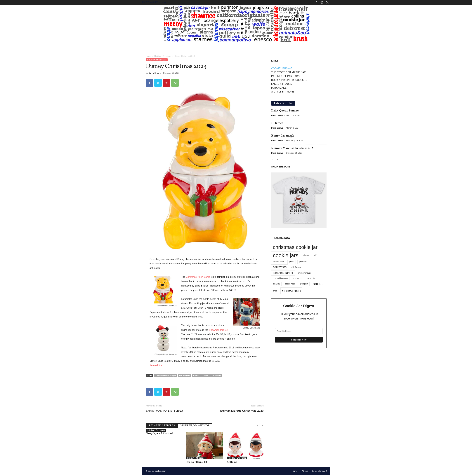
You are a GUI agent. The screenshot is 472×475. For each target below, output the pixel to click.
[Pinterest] (166, 83)
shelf (275, 291)
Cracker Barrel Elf (196, 462)
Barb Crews (155, 72)
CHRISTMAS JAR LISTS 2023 (164, 410)
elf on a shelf (278, 262)
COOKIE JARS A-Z (281, 68)
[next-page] (262, 425)
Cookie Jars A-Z (319, 470)
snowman (216, 375)
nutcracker (298, 278)
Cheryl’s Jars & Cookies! (159, 433)
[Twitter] (327, 2)
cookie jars (184, 375)
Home (148, 56)
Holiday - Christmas (162, 56)
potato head (290, 284)
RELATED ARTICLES (162, 426)
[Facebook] (316, 2)
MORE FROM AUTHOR (195, 426)
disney (196, 375)
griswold (302, 262)
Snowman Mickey (218, 330)
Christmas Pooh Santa (198, 276)
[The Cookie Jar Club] (236, 23)
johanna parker (283, 273)
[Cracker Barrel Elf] (204, 445)
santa (205, 375)
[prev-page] (257, 425)
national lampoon (280, 278)
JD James (277, 123)
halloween (280, 267)
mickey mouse (304, 273)
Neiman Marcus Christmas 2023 (242, 410)
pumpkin (304, 284)
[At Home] (245, 445)
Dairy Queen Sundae (285, 110)
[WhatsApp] (175, 83)
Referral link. (156, 365)
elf (315, 255)
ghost (291, 262)
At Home (232, 462)
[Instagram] (322, 2)
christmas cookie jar (166, 375)
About (305, 470)
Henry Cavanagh (282, 135)
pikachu (276, 284)
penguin (311, 278)
